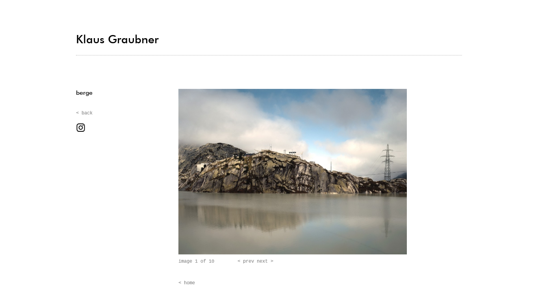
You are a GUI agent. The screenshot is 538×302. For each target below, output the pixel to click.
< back (84, 113)
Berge (84, 93)
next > (265, 261)
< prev (245, 261)
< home (186, 283)
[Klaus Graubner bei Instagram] (80, 131)
